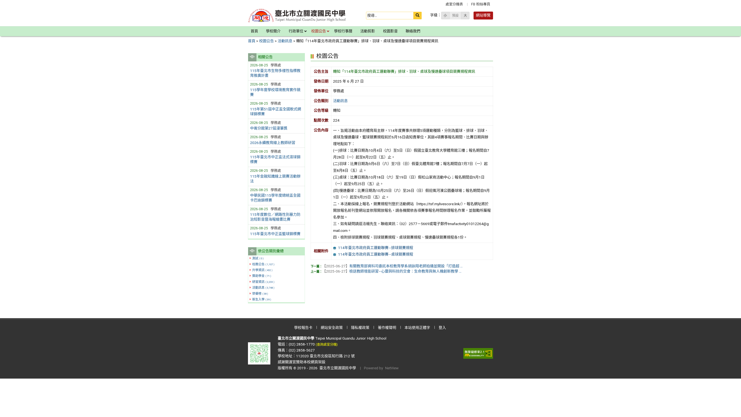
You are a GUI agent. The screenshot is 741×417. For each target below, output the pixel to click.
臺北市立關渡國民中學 (336, 368)
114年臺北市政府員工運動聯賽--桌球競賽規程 (375, 254)
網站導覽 (483, 15)
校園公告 (318, 31)
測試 (258, 258)
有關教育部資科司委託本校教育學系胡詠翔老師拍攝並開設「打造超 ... (392, 266)
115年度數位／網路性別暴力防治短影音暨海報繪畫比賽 (275, 217)
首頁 (254, 31)
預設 (455, 15)
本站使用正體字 (417, 327)
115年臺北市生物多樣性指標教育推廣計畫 (275, 73)
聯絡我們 (413, 31)
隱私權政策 (360, 327)
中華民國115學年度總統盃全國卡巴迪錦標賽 (275, 198)
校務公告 (263, 264)
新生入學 (261, 299)
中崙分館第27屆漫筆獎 (268, 128)
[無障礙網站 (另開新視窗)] (478, 353)
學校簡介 (273, 31)
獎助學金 (261, 276)
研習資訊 (263, 282)
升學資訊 (262, 270)
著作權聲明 (387, 327)
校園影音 (390, 31)
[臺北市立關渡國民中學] (297, 15)
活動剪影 (367, 31)
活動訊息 (263, 287)
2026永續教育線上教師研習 (272, 143)
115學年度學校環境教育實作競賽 (275, 92)
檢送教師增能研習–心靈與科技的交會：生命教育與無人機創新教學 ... (391, 271)
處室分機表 (454, 4)
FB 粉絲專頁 (480, 4)
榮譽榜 (260, 293)
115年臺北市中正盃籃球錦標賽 (275, 234)
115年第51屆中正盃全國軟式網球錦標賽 (275, 111)
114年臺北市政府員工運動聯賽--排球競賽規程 (375, 248)
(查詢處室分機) (327, 344)
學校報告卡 (303, 327)
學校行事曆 (343, 31)
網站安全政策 (332, 327)
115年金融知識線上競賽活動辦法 (275, 178)
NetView (391, 368)
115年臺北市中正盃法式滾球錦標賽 (275, 159)
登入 (442, 327)
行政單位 (296, 31)
